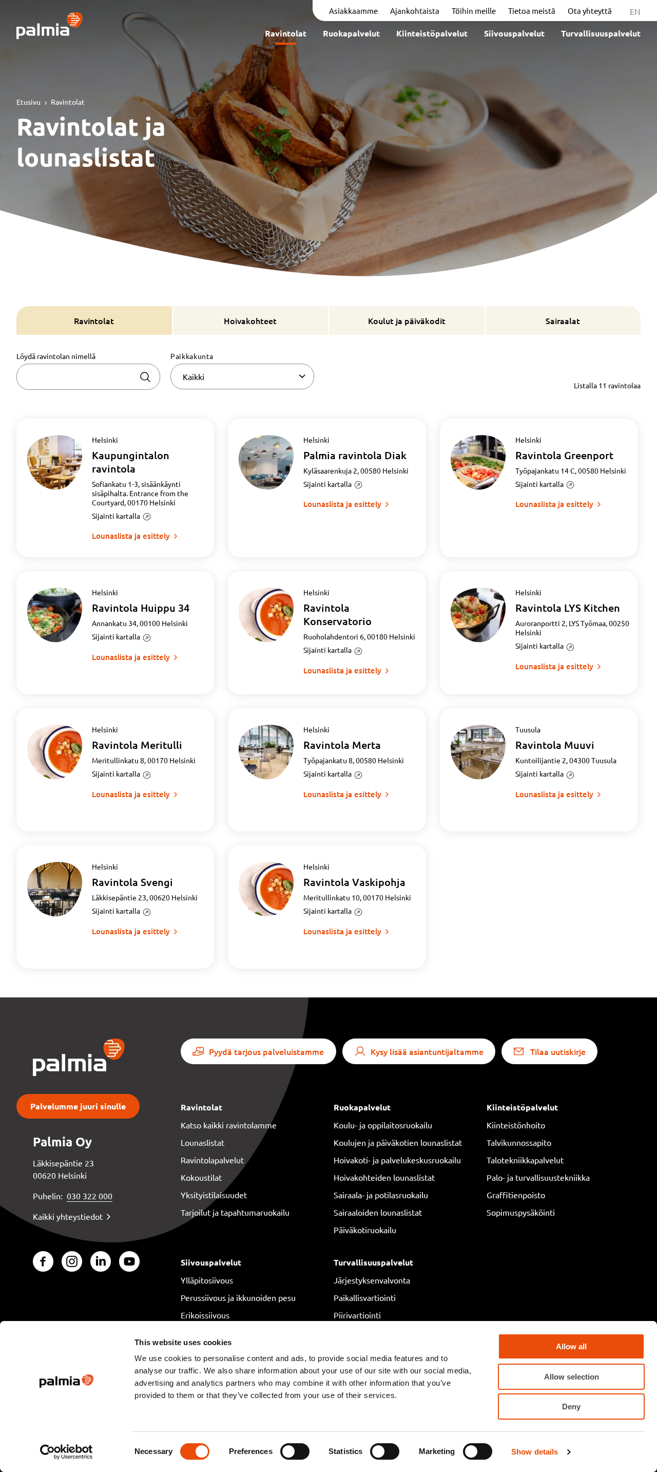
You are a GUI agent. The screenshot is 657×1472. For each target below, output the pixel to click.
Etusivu (28, 101)
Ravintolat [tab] (94, 320)
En (635, 11)
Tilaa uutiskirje (558, 1051)
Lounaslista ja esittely (131, 536)
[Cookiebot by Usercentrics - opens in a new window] (66, 1452)
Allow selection (571, 1376)
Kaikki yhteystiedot (68, 1216)
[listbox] (242, 376)
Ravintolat (68, 101)
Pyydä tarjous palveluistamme (266, 1051)
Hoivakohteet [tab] (250, 320)
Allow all (571, 1346)
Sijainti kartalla (116, 515)
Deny (571, 1406)
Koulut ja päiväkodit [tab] (407, 320)
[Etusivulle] (49, 26)
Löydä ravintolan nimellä (55, 356)
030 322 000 (89, 1196)
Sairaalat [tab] (563, 320)
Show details (534, 1451)
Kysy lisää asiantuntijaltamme (427, 1051)
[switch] (295, 1451)
